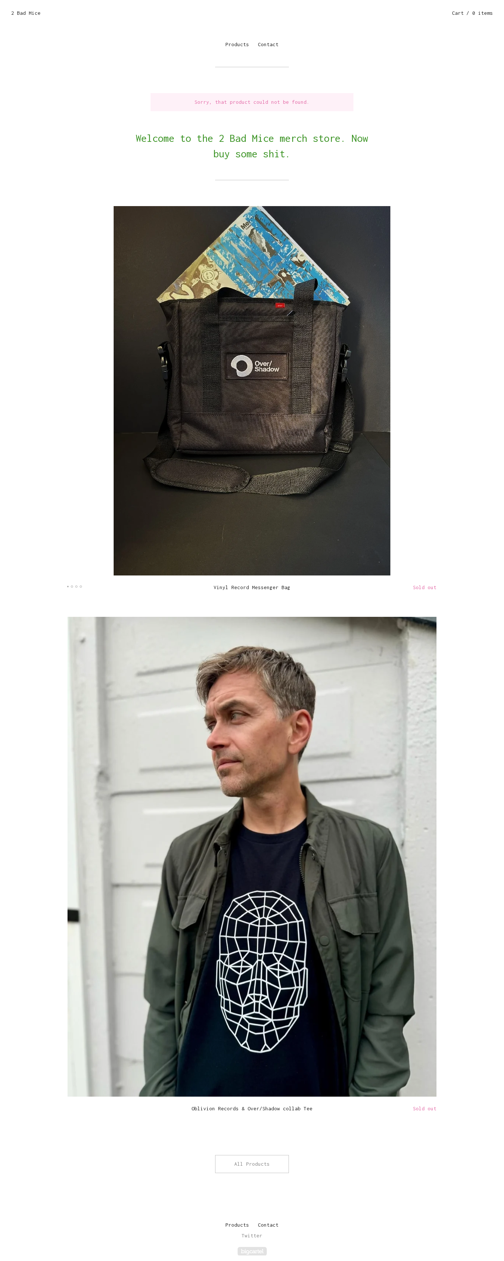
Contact (268, 44)
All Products (252, 1164)
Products (237, 44)
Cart (472, 13)
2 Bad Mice (26, 13)
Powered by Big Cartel (252, 1251)
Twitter (252, 1235)
